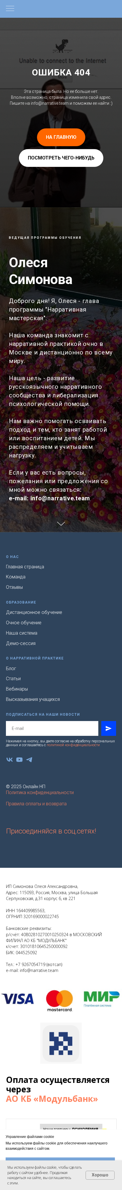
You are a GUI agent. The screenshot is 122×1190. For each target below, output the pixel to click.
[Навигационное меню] (10, 9)
